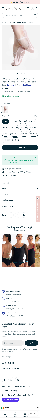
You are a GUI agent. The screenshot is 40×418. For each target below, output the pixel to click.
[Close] (35, 158)
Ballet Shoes (26, 85)
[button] (38, 209)
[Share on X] (17, 215)
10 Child (24, 128)
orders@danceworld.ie (14, 309)
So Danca (10, 85)
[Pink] (5, 109)
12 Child (24, 134)
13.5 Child (15, 140)
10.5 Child (33, 128)
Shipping (14, 91)
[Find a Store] (28, 8)
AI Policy (14, 390)
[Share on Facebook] (11, 215)
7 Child (5, 121)
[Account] (32, 8)
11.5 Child (14, 134)
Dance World (12, 395)
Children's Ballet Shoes (17, 22)
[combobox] (20, 15)
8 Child (23, 121)
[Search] (35, 15)
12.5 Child (33, 134)
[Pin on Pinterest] (24, 215)
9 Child (5, 128)
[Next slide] (24, 73)
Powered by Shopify (26, 395)
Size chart (34, 116)
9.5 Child (14, 128)
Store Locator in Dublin (15, 316)
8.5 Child (32, 121)
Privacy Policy (7, 386)
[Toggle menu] (3, 8)
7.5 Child (14, 121)
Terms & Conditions (22, 386)
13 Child (6, 141)
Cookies (5, 390)
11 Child (5, 134)
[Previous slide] (17, 73)
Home (4, 22)
